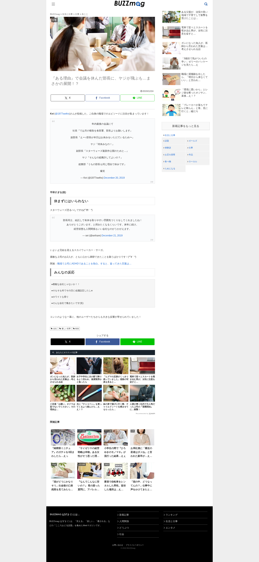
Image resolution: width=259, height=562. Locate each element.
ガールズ (193, 141)
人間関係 (124, 521)
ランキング (172, 515)
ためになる (170, 168)
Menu (53, 4)
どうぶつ (124, 527)
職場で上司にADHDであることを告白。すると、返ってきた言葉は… (94, 263)
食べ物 (168, 161)
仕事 (191, 147)
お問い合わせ (117, 545)
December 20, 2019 (114, 177)
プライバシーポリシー (135, 545)
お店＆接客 (170, 154)
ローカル (193, 161)
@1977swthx (62, 113)
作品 (191, 154)
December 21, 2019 (112, 235)
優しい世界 (66, 329)
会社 (55, 329)
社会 (121, 534)
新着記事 (124, 515)
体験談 (168, 147)
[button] (15, 492)
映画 (77, 329)
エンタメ (170, 527)
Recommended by (142, 413)
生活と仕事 (170, 135)
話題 (167, 141)
